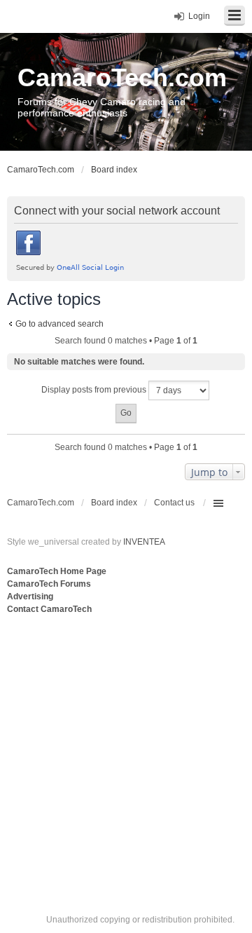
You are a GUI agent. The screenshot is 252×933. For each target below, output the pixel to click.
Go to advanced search (59, 324)
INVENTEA (144, 542)
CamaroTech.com (122, 77)
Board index (114, 503)
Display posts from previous (94, 390)
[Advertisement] (126, 750)
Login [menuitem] (199, 16)
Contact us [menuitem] (174, 503)
